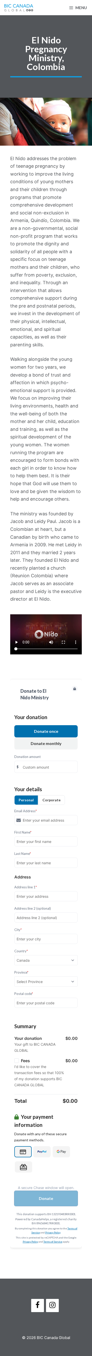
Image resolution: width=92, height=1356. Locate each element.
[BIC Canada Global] (19, 7)
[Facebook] (37, 1305)
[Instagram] (52, 1305)
